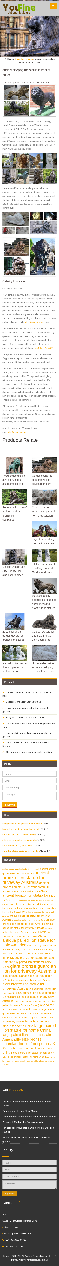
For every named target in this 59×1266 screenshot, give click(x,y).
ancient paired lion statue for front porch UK (21, 904)
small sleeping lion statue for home (19, 834)
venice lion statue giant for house (18, 845)
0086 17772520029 (44, 348)
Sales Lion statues (24, 59)
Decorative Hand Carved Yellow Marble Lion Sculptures (25, 744)
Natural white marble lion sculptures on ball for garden (27, 735)
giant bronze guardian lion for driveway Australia (29, 968)
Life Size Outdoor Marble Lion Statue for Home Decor (27, 694)
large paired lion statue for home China (29, 1027)
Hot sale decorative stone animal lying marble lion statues (28, 725)
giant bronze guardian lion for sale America (29, 980)
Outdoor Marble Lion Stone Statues (23, 701)
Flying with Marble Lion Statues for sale (25, 717)
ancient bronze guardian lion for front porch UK (20, 869)
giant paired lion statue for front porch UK (32, 1001)
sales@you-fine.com (34, 322)
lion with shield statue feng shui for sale (21, 829)
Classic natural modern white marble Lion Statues (30, 751)
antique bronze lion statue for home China (28, 920)
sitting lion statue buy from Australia (19, 840)
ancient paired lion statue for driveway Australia (34, 900)
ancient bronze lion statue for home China (24, 891)
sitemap (44, 1260)
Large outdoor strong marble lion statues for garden (26, 710)
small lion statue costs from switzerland (21, 851)
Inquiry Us (10, 804)
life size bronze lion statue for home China (25, 1057)
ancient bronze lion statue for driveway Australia (25, 878)
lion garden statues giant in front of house (22, 823)
